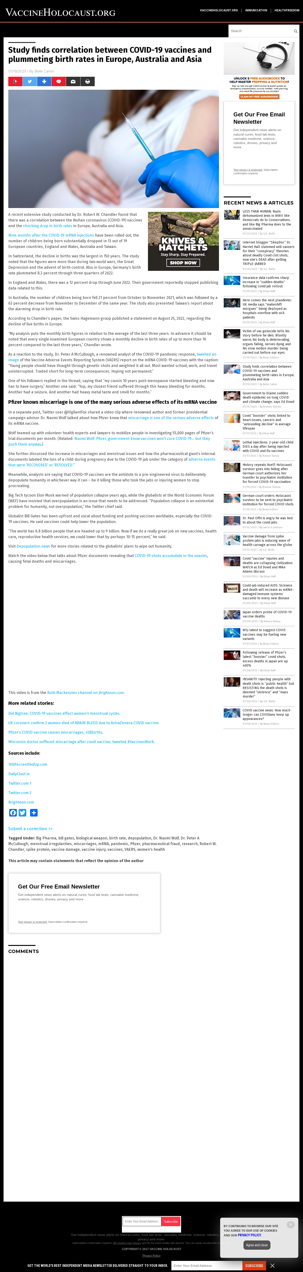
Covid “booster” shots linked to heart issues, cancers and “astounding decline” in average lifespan (267, 422)
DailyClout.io (19, 774)
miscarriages (85, 844)
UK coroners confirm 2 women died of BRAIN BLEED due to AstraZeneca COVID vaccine (83, 723)
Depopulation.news (33, 546)
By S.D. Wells (267, 233)
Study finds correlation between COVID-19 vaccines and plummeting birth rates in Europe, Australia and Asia (268, 373)
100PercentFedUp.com (27, 764)
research (190, 844)
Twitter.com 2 (19, 793)
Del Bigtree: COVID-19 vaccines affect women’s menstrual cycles (64, 713)
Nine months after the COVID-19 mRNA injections (51, 235)
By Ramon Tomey (269, 455)
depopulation (139, 838)
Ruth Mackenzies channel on (85, 692)
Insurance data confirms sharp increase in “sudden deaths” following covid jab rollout (266, 282)
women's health (151, 849)
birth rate (117, 838)
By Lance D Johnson (270, 527)
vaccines (115, 849)
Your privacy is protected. (32, 921)
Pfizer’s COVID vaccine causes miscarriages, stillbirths (55, 732)
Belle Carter (44, 71)
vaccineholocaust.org (219, 10)
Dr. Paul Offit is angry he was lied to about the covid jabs (268, 520)
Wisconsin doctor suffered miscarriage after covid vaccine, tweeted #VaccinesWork (81, 742)
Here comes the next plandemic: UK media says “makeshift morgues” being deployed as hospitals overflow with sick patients (267, 308)
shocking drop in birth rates (47, 226)
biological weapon (91, 838)
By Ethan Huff (267, 291)
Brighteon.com (21, 802)
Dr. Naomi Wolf (166, 838)
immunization (256, 10)
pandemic (119, 844)
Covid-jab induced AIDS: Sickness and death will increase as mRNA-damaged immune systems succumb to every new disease (268, 591)
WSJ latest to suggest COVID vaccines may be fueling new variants (264, 634)
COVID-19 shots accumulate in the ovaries (171, 555)
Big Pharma (46, 838)
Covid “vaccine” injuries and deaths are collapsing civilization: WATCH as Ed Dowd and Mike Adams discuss (268, 565)
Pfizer (135, 844)
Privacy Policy (151, 1255)
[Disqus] (113, 1017)
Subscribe (254, 1265)
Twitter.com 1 (19, 783)
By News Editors (269, 357)
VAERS (130, 849)
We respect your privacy (127, 1243)
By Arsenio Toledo (270, 406)
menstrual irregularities (51, 844)
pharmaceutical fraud (161, 844)
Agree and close (257, 1245)
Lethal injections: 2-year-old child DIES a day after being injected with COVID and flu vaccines (268, 446)
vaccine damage (65, 849)
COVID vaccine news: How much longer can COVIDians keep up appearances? (266, 714)
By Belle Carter (268, 384)
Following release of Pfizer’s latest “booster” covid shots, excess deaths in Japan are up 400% (265, 659)
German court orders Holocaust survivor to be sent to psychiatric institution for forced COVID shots (268, 500)
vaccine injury (94, 849)
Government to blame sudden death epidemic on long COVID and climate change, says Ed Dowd (268, 397)
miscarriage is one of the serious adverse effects (171, 418)
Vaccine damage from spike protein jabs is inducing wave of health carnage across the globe (267, 540)
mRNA (103, 844)
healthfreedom (287, 10)
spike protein (37, 849)
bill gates (66, 838)
